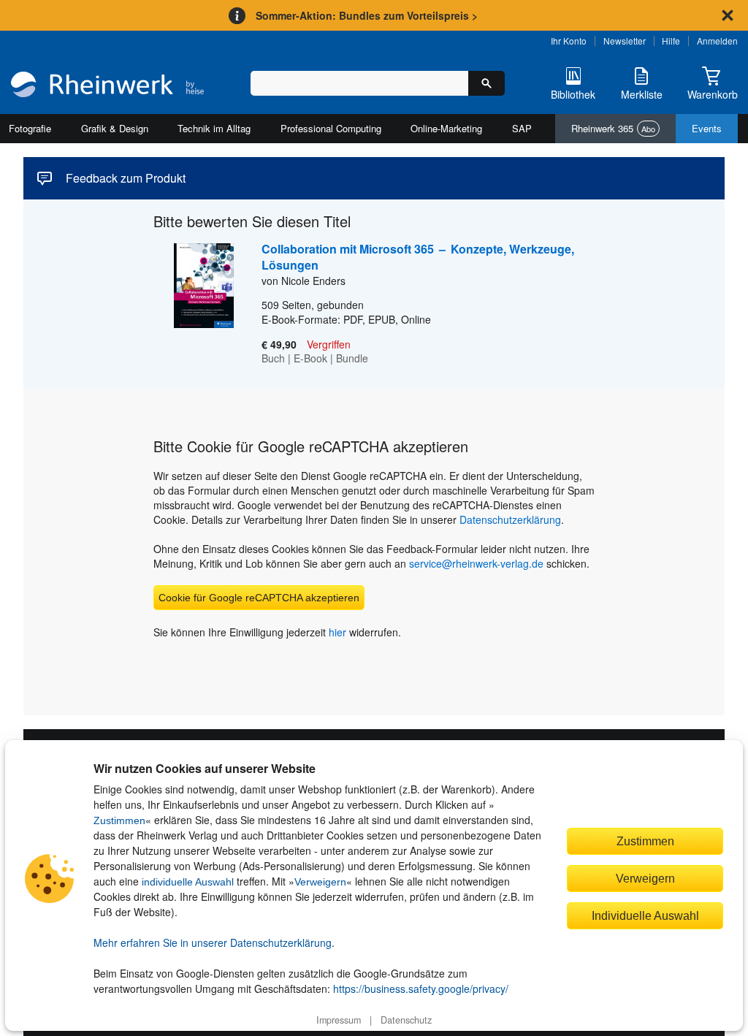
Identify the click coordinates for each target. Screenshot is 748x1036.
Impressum (338, 1020)
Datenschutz (406, 1020)
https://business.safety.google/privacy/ (420, 988)
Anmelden (717, 40)
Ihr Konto (569, 40)
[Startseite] (107, 86)
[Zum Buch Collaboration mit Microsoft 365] (193, 304)
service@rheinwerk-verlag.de (476, 563)
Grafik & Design (114, 128)
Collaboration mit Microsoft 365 (418, 256)
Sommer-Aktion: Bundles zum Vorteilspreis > (367, 15)
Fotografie (30, 128)
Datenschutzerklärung (510, 519)
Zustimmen (119, 820)
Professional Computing (330, 128)
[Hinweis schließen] (727, 15)
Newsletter (624, 40)
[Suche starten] (486, 83)
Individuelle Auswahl (645, 915)
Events (707, 128)
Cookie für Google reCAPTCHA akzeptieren (259, 597)
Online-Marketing (446, 128)
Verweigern (320, 882)
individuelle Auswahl (188, 882)
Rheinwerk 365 (613, 128)
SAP (522, 128)
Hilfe (671, 40)
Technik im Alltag (214, 128)
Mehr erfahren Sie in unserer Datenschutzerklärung (213, 942)
